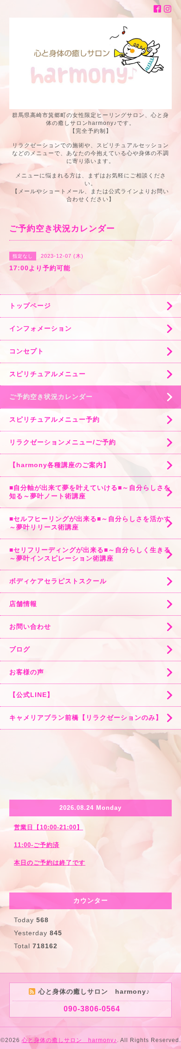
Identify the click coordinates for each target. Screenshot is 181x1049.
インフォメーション (40, 328)
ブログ (19, 649)
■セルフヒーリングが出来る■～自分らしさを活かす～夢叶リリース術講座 (90, 523)
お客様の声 (26, 672)
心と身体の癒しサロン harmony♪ (69, 1040)
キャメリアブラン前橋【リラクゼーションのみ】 (85, 717)
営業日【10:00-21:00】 (48, 827)
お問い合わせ (30, 626)
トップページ (30, 305)
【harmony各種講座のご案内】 (59, 465)
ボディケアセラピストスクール (58, 581)
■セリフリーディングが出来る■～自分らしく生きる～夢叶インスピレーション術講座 (90, 554)
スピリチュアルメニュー (47, 374)
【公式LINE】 (31, 694)
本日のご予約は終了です (49, 862)
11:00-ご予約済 (36, 844)
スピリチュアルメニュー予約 (54, 419)
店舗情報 (23, 603)
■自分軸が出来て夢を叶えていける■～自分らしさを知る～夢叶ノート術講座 (90, 492)
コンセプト (26, 351)
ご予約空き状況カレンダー (51, 396)
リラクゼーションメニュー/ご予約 (62, 442)
